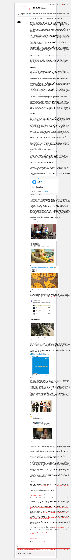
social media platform (53, 541)
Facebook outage (35, 541)
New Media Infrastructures (44, 541)
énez (53, 37)
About (50, 4)
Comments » (19, 23)
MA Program (59, 4)
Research (53, 4)
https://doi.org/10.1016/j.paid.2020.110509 (60, 527)
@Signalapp (32, 392)
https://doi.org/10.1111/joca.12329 (36, 495)
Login (64, 4)
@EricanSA (53, 296)
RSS (67, 4)
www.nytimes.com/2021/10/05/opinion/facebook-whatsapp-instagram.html (55, 485)
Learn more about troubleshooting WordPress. (24, 555)
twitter (59, 541)
